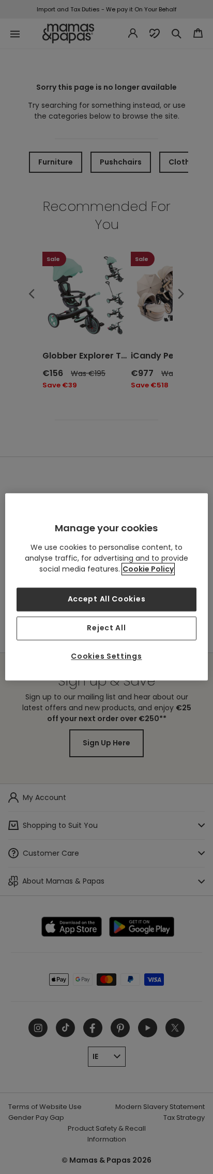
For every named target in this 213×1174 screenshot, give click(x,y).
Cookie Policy (148, 569)
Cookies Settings (106, 656)
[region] (106, 586)
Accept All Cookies (107, 599)
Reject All (106, 628)
